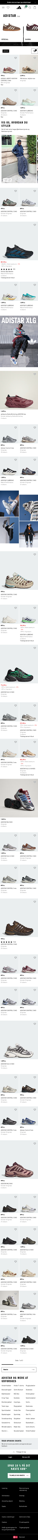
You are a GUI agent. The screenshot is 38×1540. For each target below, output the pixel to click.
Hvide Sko (17, 1410)
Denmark (22, 1537)
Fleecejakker (30, 1410)
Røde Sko (17, 1427)
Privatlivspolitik (24, 1522)
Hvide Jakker (30, 1419)
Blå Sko (16, 1394)
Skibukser (17, 1423)
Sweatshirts (6, 1423)
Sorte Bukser (18, 1390)
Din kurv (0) (26, 1457)
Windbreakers (7, 1427)
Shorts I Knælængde (6, 1431)
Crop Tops (5, 1398)
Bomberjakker (7, 1402)
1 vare (5, 180)
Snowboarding (7, 1419)
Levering (4, 1488)
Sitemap (21, 1495)
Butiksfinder (23, 1506)
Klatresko (29, 1406)
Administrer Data (24, 1517)
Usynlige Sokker (17, 1402)
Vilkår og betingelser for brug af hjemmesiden (9, 1528)
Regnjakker (18, 1406)
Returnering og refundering (24, 1489)
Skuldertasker (19, 1431)
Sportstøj (17, 1414)
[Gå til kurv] (34, 7)
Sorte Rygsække (29, 1402)
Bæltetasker (6, 1394)
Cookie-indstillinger (8, 1517)
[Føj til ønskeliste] (15, 58)
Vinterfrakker (6, 1386)
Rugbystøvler (30, 1386)
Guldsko (17, 1398)
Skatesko (29, 1390)
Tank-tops (5, 1406)
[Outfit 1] (19, 159)
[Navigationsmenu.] (3, 7)
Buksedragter (7, 1390)
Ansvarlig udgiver (7, 1501)
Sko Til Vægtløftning (30, 1415)
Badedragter (6, 1414)
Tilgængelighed (24, 1527)
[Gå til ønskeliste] (8, 7)
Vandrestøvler (31, 1398)
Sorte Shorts (30, 1427)
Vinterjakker (30, 1394)
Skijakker (17, 1419)
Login (10, 1457)
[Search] (29, 7)
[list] (15, 51)
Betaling (22, 1501)
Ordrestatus (5, 1495)
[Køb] (19, 8)
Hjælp (4, 1506)
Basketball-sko (30, 1423)
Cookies (4, 1522)
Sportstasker (6, 1410)
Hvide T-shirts (19, 1386)
